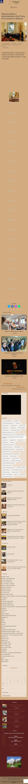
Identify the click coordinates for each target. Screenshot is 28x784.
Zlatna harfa (22, 474)
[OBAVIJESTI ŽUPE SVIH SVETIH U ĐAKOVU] (3, 492)
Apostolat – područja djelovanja (8, 578)
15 (24, 678)
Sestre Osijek (5, 460)
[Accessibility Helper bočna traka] (1, 1)
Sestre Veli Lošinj (21, 467)
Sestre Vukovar (6, 472)
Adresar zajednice (5, 613)
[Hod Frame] (3, 485)
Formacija (3, 599)
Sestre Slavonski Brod (16, 460)
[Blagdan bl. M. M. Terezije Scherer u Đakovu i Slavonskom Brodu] (3, 530)
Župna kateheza (4, 661)
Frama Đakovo (5, 430)
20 (17, 681)
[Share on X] (9, 306)
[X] (17, 748)
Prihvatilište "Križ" (6, 451)
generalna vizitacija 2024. (8, 432)
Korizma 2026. (5, 442)
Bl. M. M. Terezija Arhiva (6, 580)
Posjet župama (19, 449)
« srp (2, 688)
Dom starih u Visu (5, 592)
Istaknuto (14, 43)
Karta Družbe (4, 610)
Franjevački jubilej (15, 430)
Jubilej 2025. (5, 440)
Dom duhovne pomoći (6, 590)
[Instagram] (14, 748)
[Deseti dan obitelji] (3, 547)
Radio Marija (5, 456)
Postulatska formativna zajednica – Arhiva (10, 631)
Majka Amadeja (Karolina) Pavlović (8, 615)
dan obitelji (16, 421)
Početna (3, 627)
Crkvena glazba (6, 43)
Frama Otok (13, 427)
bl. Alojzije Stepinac (7, 421)
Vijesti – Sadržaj (4, 659)
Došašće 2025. (5, 427)
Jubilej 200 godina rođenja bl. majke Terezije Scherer (12, 437)
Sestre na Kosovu (21, 778)
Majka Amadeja (17, 447)
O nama (3, 624)
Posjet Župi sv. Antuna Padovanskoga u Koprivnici (14, 353)
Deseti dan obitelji (11, 547)
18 (10, 681)
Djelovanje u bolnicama (6, 587)
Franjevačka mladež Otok (6, 603)
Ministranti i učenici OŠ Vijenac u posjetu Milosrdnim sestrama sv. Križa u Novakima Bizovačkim (16, 523)
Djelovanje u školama (6, 589)
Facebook (5, 393)
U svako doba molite (5, 654)
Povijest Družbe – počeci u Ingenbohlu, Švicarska (12, 635)
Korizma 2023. (13, 440)
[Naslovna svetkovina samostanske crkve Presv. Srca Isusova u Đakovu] (3, 568)
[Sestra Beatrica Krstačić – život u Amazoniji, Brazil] (3, 561)
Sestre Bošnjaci (6, 458)
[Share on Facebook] (12, 306)
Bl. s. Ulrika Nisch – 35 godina (7, 583)
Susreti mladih (15, 472)
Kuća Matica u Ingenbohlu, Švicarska (14, 768)
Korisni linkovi (14, 752)
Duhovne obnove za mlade (7, 594)
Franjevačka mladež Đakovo (7, 601)
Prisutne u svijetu (5, 638)
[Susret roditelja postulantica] (3, 516)
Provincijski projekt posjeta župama (10, 453)
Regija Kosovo (4, 640)
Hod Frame (9, 484)
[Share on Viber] (15, 306)
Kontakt (3, 612)
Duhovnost (10, 779)
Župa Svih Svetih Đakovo (7, 476)
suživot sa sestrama (7, 474)
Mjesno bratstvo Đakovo (8, 449)
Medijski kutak (4, 617)
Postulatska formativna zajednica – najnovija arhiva (12, 633)
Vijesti (2, 46)
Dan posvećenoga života (8, 423)
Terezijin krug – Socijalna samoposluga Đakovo (11, 652)
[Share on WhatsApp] (19, 306)
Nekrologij (3, 622)
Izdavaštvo (3, 608)
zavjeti (15, 474)
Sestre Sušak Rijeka (7, 465)
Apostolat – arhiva (5, 576)
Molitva (2, 619)
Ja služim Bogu (10, 553)
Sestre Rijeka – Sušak (6, 643)
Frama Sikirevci (21, 427)
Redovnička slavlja (5, 44)
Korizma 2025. (21, 440)
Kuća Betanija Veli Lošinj (8, 444)
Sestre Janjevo (15, 458)
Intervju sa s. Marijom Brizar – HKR (14, 376)
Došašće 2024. (22, 425)
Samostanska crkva (16, 44)
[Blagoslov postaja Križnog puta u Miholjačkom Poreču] (3, 499)
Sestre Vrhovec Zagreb (6, 647)
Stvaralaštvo (4, 649)
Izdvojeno (20, 43)
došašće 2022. (5, 425)
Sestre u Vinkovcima (5, 645)
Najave (2, 620)
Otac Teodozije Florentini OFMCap (8, 626)
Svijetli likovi (4, 650)
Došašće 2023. (14, 425)
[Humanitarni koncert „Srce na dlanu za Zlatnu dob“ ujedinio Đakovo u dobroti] (3, 537)
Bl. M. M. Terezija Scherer (6, 582)
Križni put (12, 442)
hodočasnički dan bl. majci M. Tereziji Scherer (13, 434)
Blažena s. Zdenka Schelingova (8, 585)
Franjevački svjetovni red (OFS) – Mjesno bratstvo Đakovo (13, 606)
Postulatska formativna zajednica (8, 629)
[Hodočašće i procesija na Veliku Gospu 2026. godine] (3, 506)
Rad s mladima (13, 456)
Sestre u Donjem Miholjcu (8, 467)
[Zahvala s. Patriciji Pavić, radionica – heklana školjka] (4, 713)
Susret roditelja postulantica (13, 515)
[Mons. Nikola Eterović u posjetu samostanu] (4, 719)
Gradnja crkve (4, 636)
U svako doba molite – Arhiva (7, 656)
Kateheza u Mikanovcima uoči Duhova (14, 331)
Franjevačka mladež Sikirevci (7, 604)
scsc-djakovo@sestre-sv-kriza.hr (16, 745)
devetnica (18, 423)
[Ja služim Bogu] (3, 554)
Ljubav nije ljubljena (7, 447)
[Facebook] (11, 748)
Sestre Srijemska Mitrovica (8, 463)
